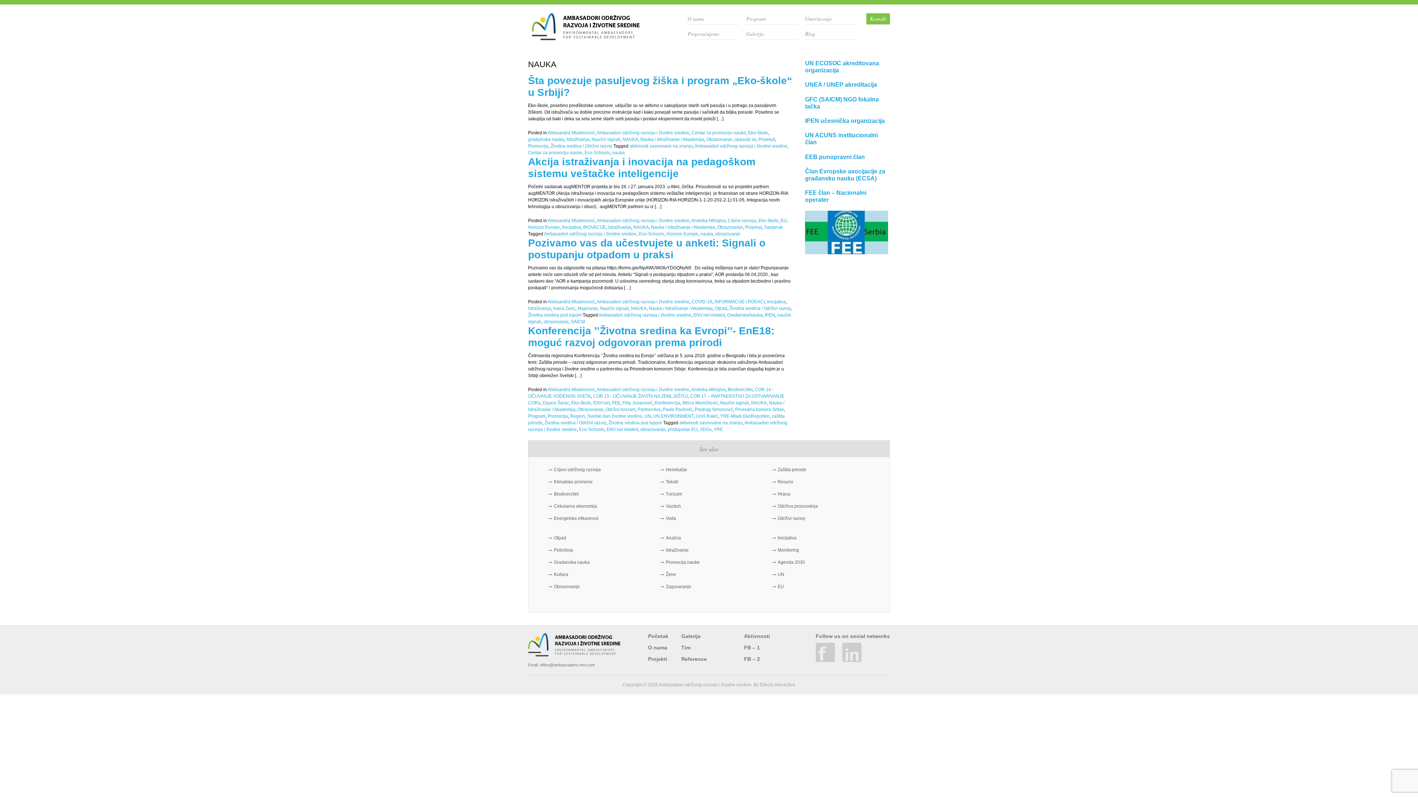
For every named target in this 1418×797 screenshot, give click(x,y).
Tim (686, 648)
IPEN (770, 315)
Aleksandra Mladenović (571, 132)
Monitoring (788, 550)
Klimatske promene (573, 481)
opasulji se (745, 139)
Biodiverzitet (740, 389)
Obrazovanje (719, 139)
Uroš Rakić (707, 416)
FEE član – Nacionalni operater (835, 196)
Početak (658, 636)
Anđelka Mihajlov (708, 220)
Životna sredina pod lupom (555, 315)
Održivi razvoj (791, 518)
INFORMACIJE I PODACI (740, 301)
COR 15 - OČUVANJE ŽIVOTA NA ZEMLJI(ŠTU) (640, 396)
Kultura (561, 574)
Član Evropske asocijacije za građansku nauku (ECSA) (845, 175)
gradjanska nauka (546, 139)
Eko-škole (758, 132)
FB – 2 (752, 659)
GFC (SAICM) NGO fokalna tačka (842, 103)
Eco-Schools (597, 152)
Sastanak (773, 227)
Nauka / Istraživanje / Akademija (672, 139)
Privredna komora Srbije (759, 409)
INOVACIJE (594, 227)
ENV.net (601, 403)
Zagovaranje (678, 586)
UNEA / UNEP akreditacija (841, 85)
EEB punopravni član (835, 157)
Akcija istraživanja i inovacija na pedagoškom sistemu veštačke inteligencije (642, 167)
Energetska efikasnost (576, 518)
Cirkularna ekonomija (575, 506)
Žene (671, 574)
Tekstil (672, 481)
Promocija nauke (683, 562)
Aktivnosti (757, 636)
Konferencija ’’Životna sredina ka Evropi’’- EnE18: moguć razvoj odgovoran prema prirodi (651, 336)
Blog (810, 33)
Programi (756, 18)
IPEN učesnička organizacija (845, 121)
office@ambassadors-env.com (567, 665)
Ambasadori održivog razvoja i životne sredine (643, 132)
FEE (616, 403)
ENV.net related (709, 315)
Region (577, 416)
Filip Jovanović (638, 403)
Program (536, 416)
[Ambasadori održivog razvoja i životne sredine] (586, 37)
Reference (694, 659)
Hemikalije (676, 469)
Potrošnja (563, 550)
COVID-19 (702, 301)
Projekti (657, 659)
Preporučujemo (703, 33)
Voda (671, 518)
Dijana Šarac (556, 403)
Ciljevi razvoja (742, 220)
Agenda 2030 (791, 562)
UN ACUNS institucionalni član (841, 138)
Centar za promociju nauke (719, 132)
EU (784, 220)
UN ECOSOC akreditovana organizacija (842, 66)
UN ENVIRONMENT (673, 416)
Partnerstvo (649, 409)
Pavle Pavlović (677, 409)
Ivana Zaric (564, 308)
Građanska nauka (572, 562)
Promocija (538, 146)
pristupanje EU (683, 429)
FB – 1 (752, 648)
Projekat (766, 139)
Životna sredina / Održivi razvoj (581, 146)
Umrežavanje (818, 18)
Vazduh (673, 506)
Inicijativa (571, 227)
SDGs (706, 429)
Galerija (755, 33)
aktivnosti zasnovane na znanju (661, 146)
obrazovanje (727, 234)
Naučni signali (606, 139)
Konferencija (667, 403)
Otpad (721, 308)
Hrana (784, 494)
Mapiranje (588, 308)
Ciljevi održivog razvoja (577, 469)
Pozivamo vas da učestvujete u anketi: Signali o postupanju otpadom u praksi (646, 249)
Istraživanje (677, 550)
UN (647, 416)
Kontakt (878, 18)
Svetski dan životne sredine (614, 416)
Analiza (673, 538)
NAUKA (630, 139)
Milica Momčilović (700, 403)
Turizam (674, 494)
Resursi (785, 481)
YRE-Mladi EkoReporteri (745, 416)
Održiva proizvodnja (798, 506)
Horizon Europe (544, 227)
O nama (696, 18)
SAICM (578, 321)
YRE (718, 429)
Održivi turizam (621, 409)
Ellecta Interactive (777, 684)
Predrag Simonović (714, 409)
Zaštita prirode (792, 469)
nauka (618, 152)
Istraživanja (577, 139)
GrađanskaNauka (745, 315)
